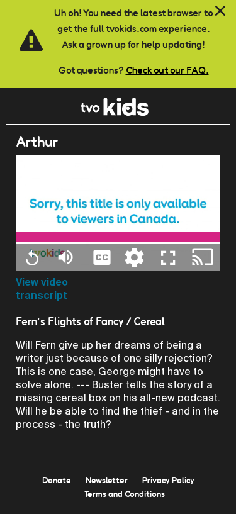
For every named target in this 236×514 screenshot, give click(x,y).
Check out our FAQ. (167, 70)
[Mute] (65, 256)
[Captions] (102, 257)
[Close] (220, 11)
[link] (115, 112)
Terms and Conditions (124, 494)
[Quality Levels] (134, 257)
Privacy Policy (168, 480)
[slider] (118, 237)
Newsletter (107, 480)
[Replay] (32, 257)
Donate (56, 480)
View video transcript (42, 289)
